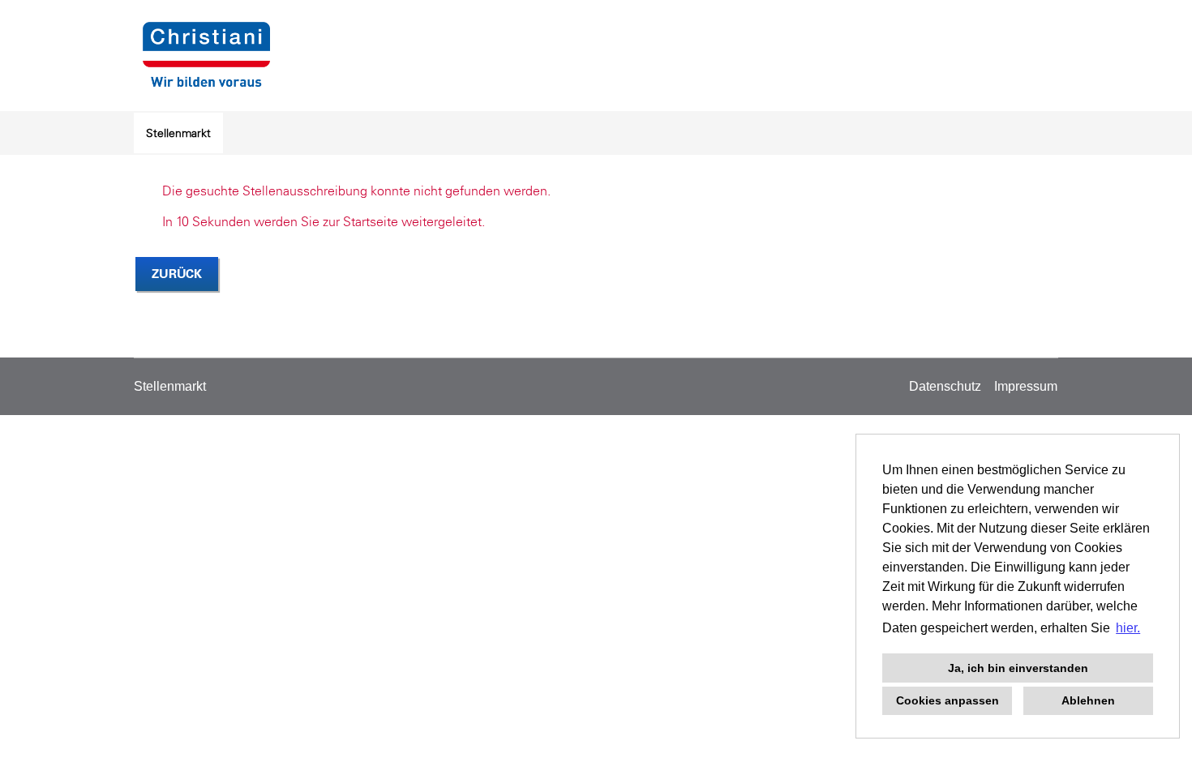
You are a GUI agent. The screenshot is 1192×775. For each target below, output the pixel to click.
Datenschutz (945, 386)
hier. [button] (1128, 628)
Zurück (177, 273)
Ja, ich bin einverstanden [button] (1018, 668)
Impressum (1025, 386)
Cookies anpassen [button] (947, 700)
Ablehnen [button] (1088, 700)
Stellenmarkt (178, 133)
